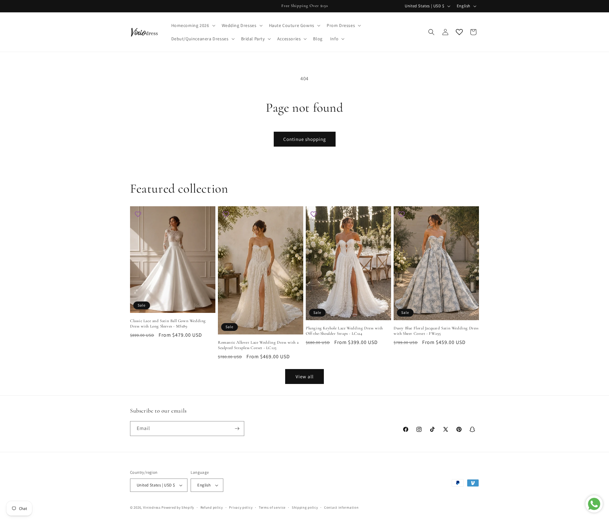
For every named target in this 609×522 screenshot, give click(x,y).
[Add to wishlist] (138, 214)
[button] (192, 25)
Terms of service (272, 507)
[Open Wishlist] (459, 32)
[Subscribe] (237, 428)
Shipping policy (305, 507)
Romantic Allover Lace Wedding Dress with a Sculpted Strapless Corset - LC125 (258, 345)
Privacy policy (240, 507)
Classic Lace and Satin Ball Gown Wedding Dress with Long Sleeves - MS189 (168, 323)
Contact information (341, 507)
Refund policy (211, 507)
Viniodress (152, 507)
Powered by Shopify (177, 507)
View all (305, 376)
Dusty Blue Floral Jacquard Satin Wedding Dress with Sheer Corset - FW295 (436, 331)
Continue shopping (304, 139)
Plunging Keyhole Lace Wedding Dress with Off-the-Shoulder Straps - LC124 (344, 331)
